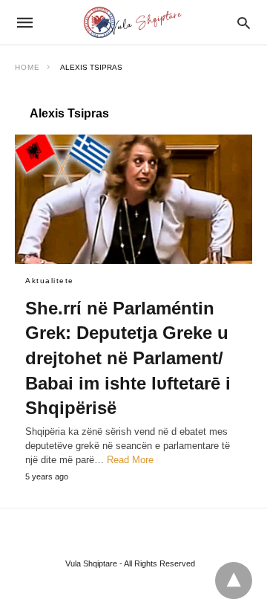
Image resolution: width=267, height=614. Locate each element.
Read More (130, 459)
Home (27, 67)
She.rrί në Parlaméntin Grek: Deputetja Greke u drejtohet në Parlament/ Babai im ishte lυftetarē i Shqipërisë (128, 358)
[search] (243, 22)
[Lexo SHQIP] (133, 22)
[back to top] (233, 580)
